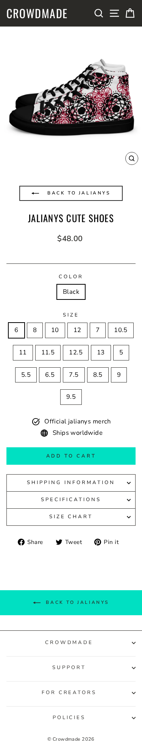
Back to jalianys (77, 193)
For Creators (69, 692)
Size (71, 315)
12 (77, 330)
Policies (69, 717)
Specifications (71, 499)
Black (71, 291)
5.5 (26, 374)
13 (101, 352)
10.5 (121, 330)
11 (23, 352)
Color (71, 276)
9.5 (71, 396)
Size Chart (71, 516)
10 (55, 330)
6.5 (50, 374)
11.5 (48, 352)
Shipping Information (71, 482)
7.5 (73, 374)
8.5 (98, 374)
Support (69, 667)
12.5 (76, 352)
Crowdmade (37, 13)
